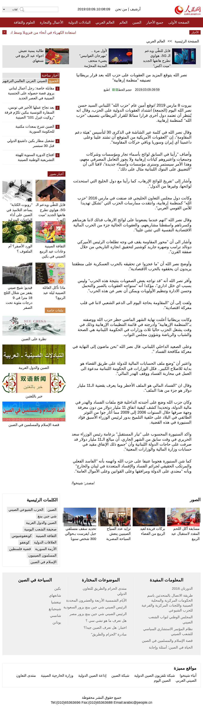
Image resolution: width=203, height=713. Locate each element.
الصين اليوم (162, 680)
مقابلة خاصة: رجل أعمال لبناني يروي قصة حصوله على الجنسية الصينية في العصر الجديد (31, 93)
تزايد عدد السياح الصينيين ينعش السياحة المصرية (118, 534)
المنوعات (115, 32)
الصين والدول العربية (34, 368)
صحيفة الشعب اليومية (40, 529)
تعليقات (98, 32)
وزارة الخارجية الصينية (57, 676)
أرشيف (135, 9)
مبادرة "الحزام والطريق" (109, 634)
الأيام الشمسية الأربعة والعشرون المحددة (96, 600)
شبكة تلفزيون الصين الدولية (154, 676)
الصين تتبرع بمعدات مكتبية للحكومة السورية (34, 128)
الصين (136, 22)
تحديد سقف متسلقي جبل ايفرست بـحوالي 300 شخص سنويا (80, 534)
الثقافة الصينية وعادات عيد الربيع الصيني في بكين (52, 251)
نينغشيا (56, 602)
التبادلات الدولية (79, 22)
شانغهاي (55, 595)
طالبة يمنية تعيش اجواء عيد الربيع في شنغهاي (29, 56)
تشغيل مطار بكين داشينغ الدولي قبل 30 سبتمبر (30, 143)
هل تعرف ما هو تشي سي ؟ (106, 621)
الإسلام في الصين (43, 562)
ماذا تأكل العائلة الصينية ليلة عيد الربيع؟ (53, 293)
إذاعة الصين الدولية (92, 676)
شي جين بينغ (47, 516)
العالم (123, 22)
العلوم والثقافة (24, 22)
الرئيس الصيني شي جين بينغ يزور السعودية (95, 607)
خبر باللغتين (34, 396)
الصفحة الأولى (178, 22)
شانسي (55, 616)
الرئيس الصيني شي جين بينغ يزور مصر (98, 614)
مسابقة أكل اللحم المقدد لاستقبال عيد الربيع (185, 534)
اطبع (107, 89)
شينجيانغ (55, 609)
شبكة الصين (120, 676)
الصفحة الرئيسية (187, 41)
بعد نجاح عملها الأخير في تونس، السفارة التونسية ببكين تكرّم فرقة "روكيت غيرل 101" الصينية (29, 112)
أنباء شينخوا (188, 676)
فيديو (84, 32)
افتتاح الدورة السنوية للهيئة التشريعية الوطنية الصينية (34, 157)
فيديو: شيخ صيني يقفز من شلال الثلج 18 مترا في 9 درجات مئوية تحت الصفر (18, 298)
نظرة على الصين (33, 339)
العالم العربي (105, 22)
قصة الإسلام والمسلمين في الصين (34, 425)
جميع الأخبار (154, 22)
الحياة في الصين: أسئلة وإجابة (171, 647)
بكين (57, 588)
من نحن (121, 9)
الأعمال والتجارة (51, 22)
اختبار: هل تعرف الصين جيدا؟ (105, 628)
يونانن (57, 622)
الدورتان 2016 (182, 588)
